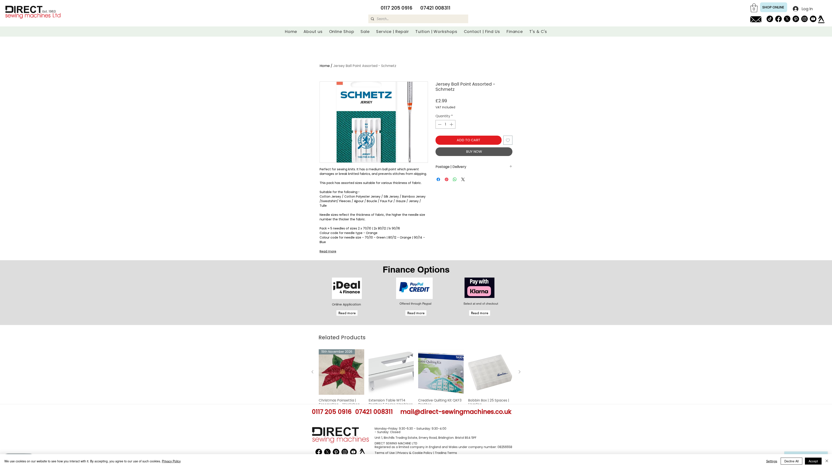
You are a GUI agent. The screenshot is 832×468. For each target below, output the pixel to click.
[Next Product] (519, 371)
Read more (328, 251)
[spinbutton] (445, 124)
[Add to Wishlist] (507, 140)
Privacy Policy (171, 461)
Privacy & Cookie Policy (414, 453)
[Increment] (452, 124)
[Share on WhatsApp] (454, 179)
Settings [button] (771, 461)
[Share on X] (463, 179)
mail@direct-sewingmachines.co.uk (455, 412)
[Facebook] (778, 19)
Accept (813, 461)
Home (325, 65)
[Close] (826, 461)
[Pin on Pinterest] (446, 179)
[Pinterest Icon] (796, 19)
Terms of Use (385, 453)
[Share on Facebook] (438, 179)
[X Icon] (787, 19)
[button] (754, 7)
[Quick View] (391, 372)
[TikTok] (770, 19)
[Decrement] (439, 124)
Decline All (791, 461)
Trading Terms (446, 453)
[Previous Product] (312, 371)
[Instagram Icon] (804, 19)
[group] (416, 385)
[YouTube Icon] (813, 19)
